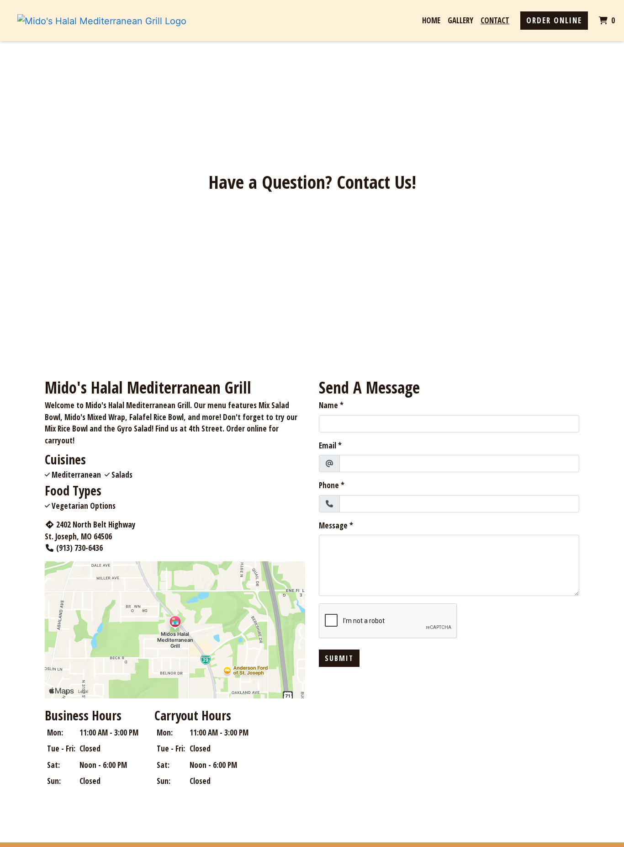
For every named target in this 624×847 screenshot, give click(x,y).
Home (431, 20)
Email (327, 445)
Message (333, 525)
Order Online (554, 20)
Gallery (460, 20)
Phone (329, 485)
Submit (339, 658)
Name (328, 405)
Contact (495, 20)
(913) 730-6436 (79, 548)
